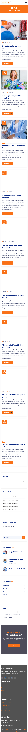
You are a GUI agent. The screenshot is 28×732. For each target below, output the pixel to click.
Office (10, 42)
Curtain (11, 441)
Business (13, 611)
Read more (6, 63)
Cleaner (21, 611)
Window (10, 191)
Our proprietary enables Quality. (12, 97)
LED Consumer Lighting (6, 702)
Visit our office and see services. (11, 197)
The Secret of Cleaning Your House (13, 396)
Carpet (11, 142)
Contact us (13, 645)
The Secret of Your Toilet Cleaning (12, 246)
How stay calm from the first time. (13, 47)
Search (5, 476)
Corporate (7, 614)
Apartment (12, 92)
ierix (4, 42)
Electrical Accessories (6, 710)
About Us (3, 685)
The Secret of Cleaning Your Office (13, 446)
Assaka (7, 729)
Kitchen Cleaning (17, 614)
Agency (6, 611)
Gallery (2, 690)
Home (10, 10)
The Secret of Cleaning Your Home (13, 296)
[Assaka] (6, 2)
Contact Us (3, 693)
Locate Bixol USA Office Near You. (13, 147)
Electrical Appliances (5, 708)
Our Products (4, 687)
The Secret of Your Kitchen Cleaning (13, 346)
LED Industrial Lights (5, 705)
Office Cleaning (8, 617)
